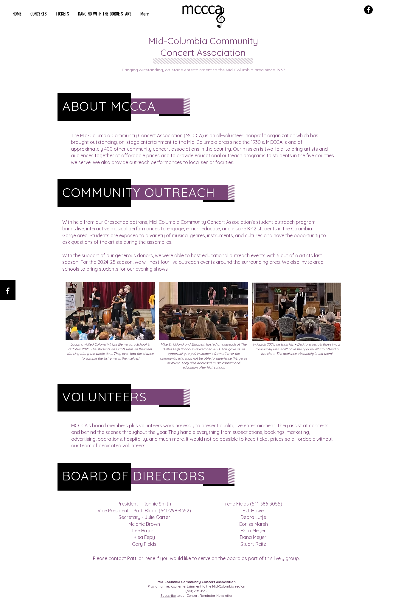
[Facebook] (368, 9)
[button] (38, 14)
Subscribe (168, 596)
